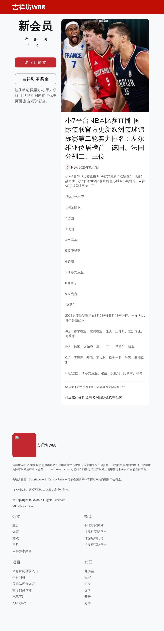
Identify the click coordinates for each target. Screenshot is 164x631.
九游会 (89, 571)
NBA (74, 167)
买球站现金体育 (23, 584)
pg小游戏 (19, 603)
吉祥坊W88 (28, 7)
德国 (88, 397)
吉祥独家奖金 (35, 78)
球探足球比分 (94, 538)
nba (68, 397)
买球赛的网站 (94, 525)
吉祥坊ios (138, 315)
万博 (87, 603)
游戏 (15, 538)
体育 (15, 532)
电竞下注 (18, 596)
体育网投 (18, 577)
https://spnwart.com (57, 469)
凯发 (87, 584)
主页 (15, 525)
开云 (87, 596)
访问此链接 (35, 62)
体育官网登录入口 (25, 571)
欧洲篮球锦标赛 (104, 397)
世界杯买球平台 (95, 532)
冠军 (87, 577)
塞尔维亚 (78, 397)
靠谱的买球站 (22, 590)
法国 (119, 397)
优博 (87, 590)
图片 (15, 544)
